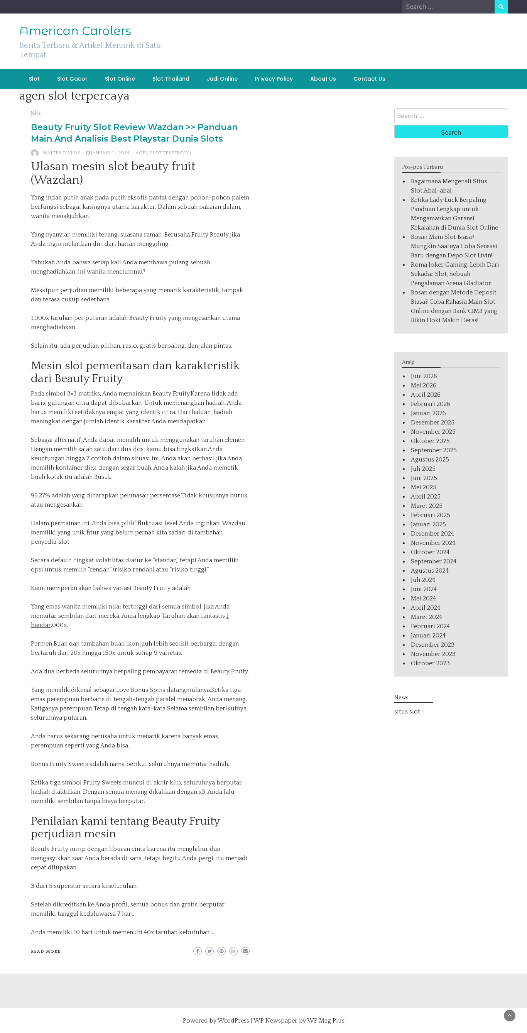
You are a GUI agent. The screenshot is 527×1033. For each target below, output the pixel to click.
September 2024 (433, 561)
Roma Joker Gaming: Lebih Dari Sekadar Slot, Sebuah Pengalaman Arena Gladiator (455, 274)
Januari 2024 (428, 635)
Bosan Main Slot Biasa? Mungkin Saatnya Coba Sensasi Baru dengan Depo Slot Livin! (454, 246)
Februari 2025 (430, 515)
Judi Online (222, 79)
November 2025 (433, 431)
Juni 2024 (424, 589)
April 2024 (425, 607)
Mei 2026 (423, 385)
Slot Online (120, 79)
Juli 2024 (423, 580)
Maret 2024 (426, 617)
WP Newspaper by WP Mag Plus (299, 1020)
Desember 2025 (432, 422)
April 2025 (426, 496)
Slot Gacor (72, 79)
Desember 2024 (432, 533)
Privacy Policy (274, 79)
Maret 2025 (427, 505)
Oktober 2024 (430, 552)
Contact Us (369, 79)
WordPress (233, 1020)
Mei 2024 (423, 598)
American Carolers (75, 31)
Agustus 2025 (430, 459)
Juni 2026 (424, 376)
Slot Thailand (170, 79)
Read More (46, 951)
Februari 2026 (430, 404)
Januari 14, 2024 (110, 153)
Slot (34, 79)
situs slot (407, 711)
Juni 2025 (424, 478)
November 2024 (433, 542)
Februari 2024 (430, 626)
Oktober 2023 (430, 663)
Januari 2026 (428, 413)
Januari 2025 (428, 524)
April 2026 (426, 394)
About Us (323, 79)
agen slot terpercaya (163, 153)
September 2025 (434, 450)
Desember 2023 (432, 644)
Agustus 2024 (430, 570)
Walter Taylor (61, 153)
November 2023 (433, 654)
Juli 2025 (423, 468)
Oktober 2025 (430, 441)
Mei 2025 (423, 487)
